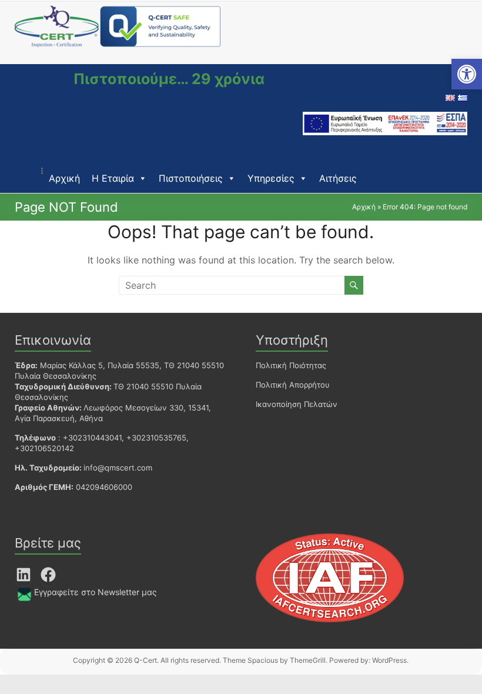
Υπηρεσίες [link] (270, 178)
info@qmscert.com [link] (117, 467)
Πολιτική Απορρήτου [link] (293, 384)
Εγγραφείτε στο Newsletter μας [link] (95, 592)
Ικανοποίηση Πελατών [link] (296, 404)
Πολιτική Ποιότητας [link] (291, 365)
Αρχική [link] (64, 178)
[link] (466, 74)
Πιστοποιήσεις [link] (191, 178)
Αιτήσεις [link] (338, 178)
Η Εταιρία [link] (113, 178)
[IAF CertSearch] (330, 538)
